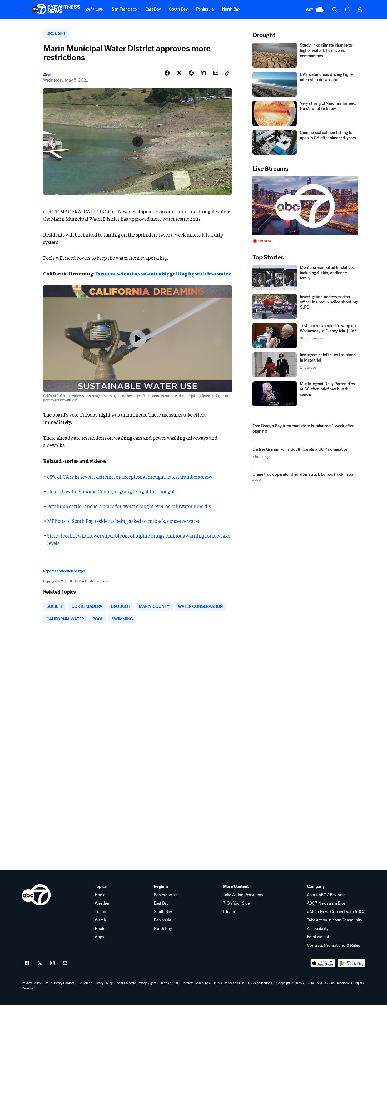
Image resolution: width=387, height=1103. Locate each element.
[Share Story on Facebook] (167, 72)
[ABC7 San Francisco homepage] (56, 9)
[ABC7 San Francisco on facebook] (27, 963)
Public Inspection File (229, 983)
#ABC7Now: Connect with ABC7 (336, 912)
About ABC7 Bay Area (326, 895)
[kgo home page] (36, 894)
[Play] (305, 205)
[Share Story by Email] (215, 72)
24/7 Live (94, 9)
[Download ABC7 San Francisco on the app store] (323, 963)
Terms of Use (170, 983)
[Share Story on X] (179, 72)
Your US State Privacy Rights (136, 983)
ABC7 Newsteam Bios (326, 903)
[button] (24, 9)
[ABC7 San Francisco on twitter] (39, 963)
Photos (101, 928)
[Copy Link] (227, 72)
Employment (318, 937)
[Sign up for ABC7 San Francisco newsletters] (65, 963)
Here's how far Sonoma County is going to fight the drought (111, 491)
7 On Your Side (236, 903)
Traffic (100, 912)
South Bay (178, 9)
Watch (100, 920)
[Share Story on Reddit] (191, 72)
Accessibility (318, 928)
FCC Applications (260, 983)
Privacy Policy (31, 983)
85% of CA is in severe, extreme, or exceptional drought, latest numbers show (129, 476)
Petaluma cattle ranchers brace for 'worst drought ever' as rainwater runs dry (129, 506)
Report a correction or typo (64, 571)
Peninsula (205, 9)
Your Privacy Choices (60, 983)
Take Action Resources (242, 895)
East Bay (153, 9)
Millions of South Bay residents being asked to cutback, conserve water (123, 520)
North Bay (231, 9)
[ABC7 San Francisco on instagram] (52, 963)
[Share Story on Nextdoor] (203, 72)
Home (100, 895)
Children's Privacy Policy (96, 983)
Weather (102, 903)
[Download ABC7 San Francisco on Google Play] (351, 963)
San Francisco (124, 9)
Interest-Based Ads (196, 983)
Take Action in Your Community (334, 920)
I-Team (229, 912)
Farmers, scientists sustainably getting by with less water (162, 273)
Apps (99, 937)
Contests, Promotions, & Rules (333, 945)
